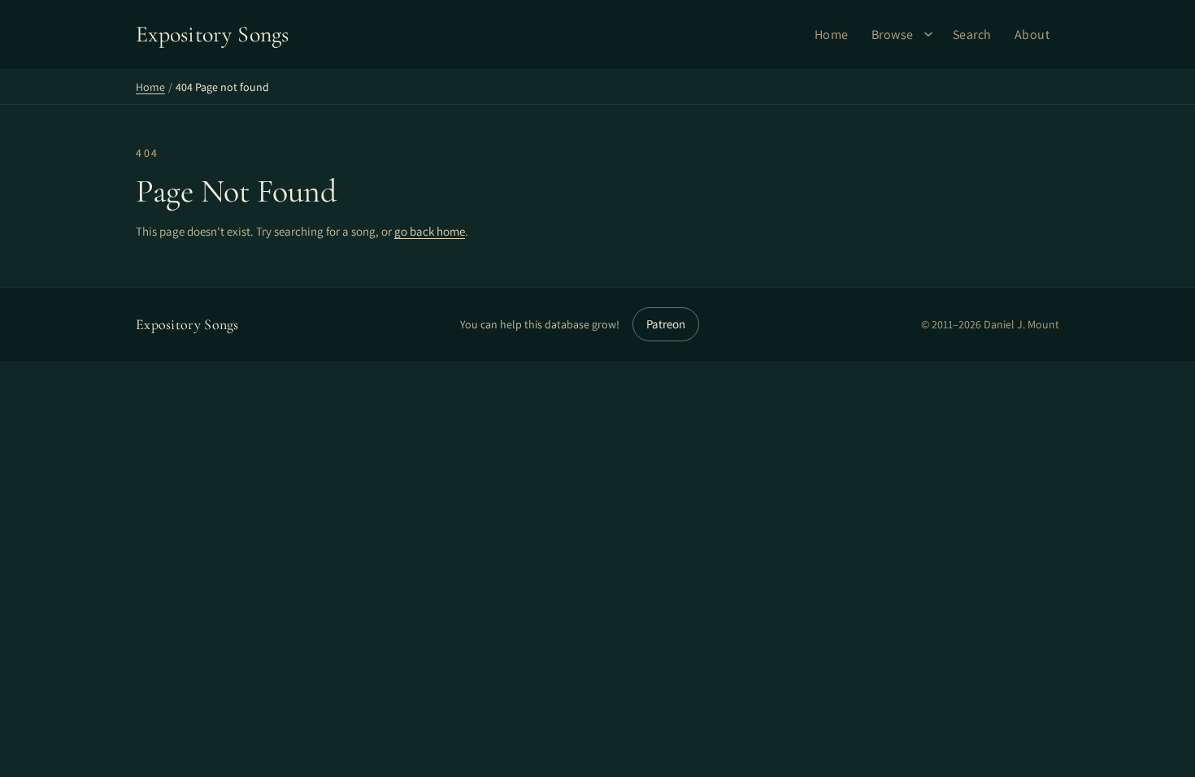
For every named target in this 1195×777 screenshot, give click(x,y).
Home (832, 34)
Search (972, 34)
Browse (892, 34)
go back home (429, 231)
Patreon (665, 324)
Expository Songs (187, 324)
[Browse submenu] (928, 34)
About (1032, 34)
